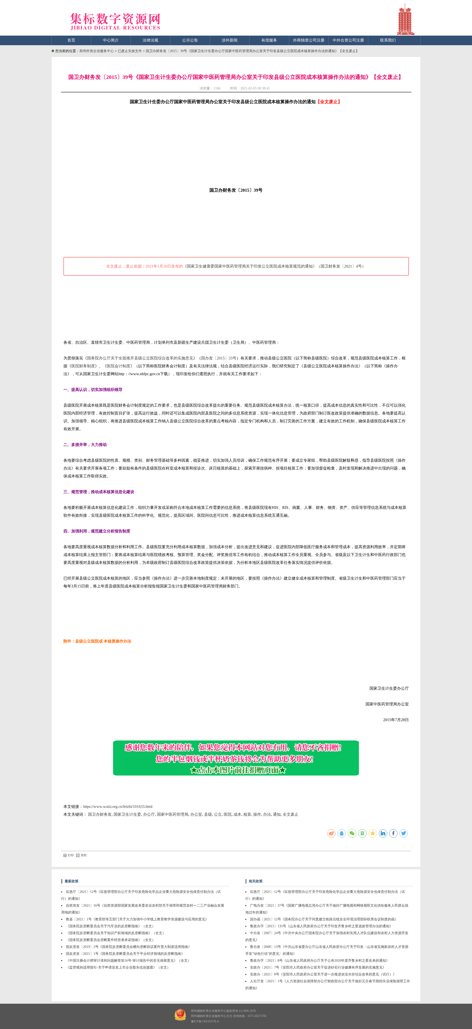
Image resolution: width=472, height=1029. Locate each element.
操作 (257, 814)
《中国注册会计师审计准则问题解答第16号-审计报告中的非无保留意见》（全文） (128, 960)
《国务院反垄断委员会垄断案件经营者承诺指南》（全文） (110, 940)
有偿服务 (269, 40)
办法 (267, 814)
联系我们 (388, 40)
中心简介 (111, 40)
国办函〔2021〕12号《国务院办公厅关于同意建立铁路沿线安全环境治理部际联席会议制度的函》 (324, 919)
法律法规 (150, 40)
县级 (208, 814)
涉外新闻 (229, 40)
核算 (247, 814)
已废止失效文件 (130, 51)
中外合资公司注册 (348, 40)
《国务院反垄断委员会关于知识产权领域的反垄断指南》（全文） (116, 933)
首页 (71, 40)
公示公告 (190, 40)
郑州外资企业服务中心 (96, 51)
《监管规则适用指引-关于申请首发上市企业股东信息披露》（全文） (118, 967)
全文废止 (290, 814)
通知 (277, 814)
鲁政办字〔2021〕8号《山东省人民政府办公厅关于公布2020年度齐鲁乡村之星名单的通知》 (319, 960)
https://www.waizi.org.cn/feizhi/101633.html (117, 806)
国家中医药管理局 (172, 814)
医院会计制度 (118, 366)
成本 (237, 814)
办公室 (196, 814)
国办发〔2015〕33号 (218, 358)
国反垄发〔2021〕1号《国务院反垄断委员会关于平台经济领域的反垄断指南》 (125, 954)
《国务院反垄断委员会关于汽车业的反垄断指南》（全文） (110, 926)
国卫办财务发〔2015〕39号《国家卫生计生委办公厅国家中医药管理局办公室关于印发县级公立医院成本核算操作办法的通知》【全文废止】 (252, 51)
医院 (228, 814)
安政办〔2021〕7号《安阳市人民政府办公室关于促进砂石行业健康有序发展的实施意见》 (318, 967)
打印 (71, 855)
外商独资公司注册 (308, 40)
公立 (218, 814)
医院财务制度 (83, 366)
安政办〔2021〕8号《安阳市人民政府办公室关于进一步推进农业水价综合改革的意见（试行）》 (323, 974)
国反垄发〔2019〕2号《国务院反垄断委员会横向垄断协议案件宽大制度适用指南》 (129, 947)
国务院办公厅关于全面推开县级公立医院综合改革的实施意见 (140, 358)
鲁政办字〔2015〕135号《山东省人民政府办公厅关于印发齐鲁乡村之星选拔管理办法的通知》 (321, 926)
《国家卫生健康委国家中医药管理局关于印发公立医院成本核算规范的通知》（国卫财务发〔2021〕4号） (274, 266)
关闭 (84, 855)
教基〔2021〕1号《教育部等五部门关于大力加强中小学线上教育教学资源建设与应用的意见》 (137, 919)
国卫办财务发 (100, 814)
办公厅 (149, 814)
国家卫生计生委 (127, 814)
